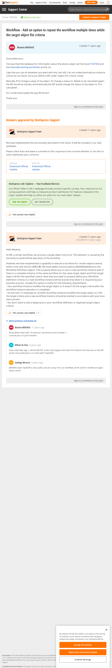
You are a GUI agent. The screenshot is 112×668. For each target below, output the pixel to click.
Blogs (65, 2)
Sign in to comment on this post (88, 106)
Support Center (41, 2)
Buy (31, 2)
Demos (80, 2)
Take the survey (19, 201)
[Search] (107, 9)
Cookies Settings (83, 659)
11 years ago (38, 327)
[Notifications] (108, 2)
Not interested (42, 201)
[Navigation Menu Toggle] (4, 9)
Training (72, 2)
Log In (102, 2)
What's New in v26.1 (24, 188)
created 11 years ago (90, 45)
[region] (83, 647)
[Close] (106, 630)
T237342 (95, 63)
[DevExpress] (10, 3)
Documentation (55, 2)
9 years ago (35, 345)
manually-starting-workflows (25, 67)
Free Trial (91, 2)
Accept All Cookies (83, 645)
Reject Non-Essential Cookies (83, 652)
